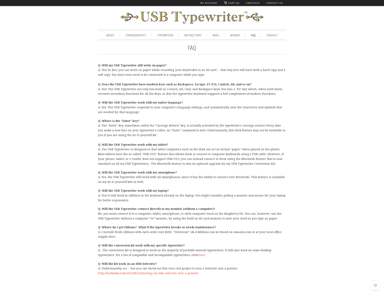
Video (215, 35)
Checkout (253, 3)
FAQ (253, 35)
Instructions (192, 35)
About (110, 35)
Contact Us (274, 3)
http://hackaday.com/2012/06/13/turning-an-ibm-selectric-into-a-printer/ (148, 273)
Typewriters (165, 35)
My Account (208, 3)
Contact (272, 35)
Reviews (235, 35)
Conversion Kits (136, 35)
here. (202, 255)
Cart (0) (233, 3)
